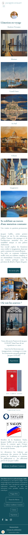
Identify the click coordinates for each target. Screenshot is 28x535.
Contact (14, 510)
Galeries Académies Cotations (14, 466)
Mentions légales (14, 527)
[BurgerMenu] (3, 6)
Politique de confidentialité (14, 530)
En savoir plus (14, 270)
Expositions (14, 361)
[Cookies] (3, 532)
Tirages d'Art (14, 494)
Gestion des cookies (14, 532)
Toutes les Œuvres (14, 500)
